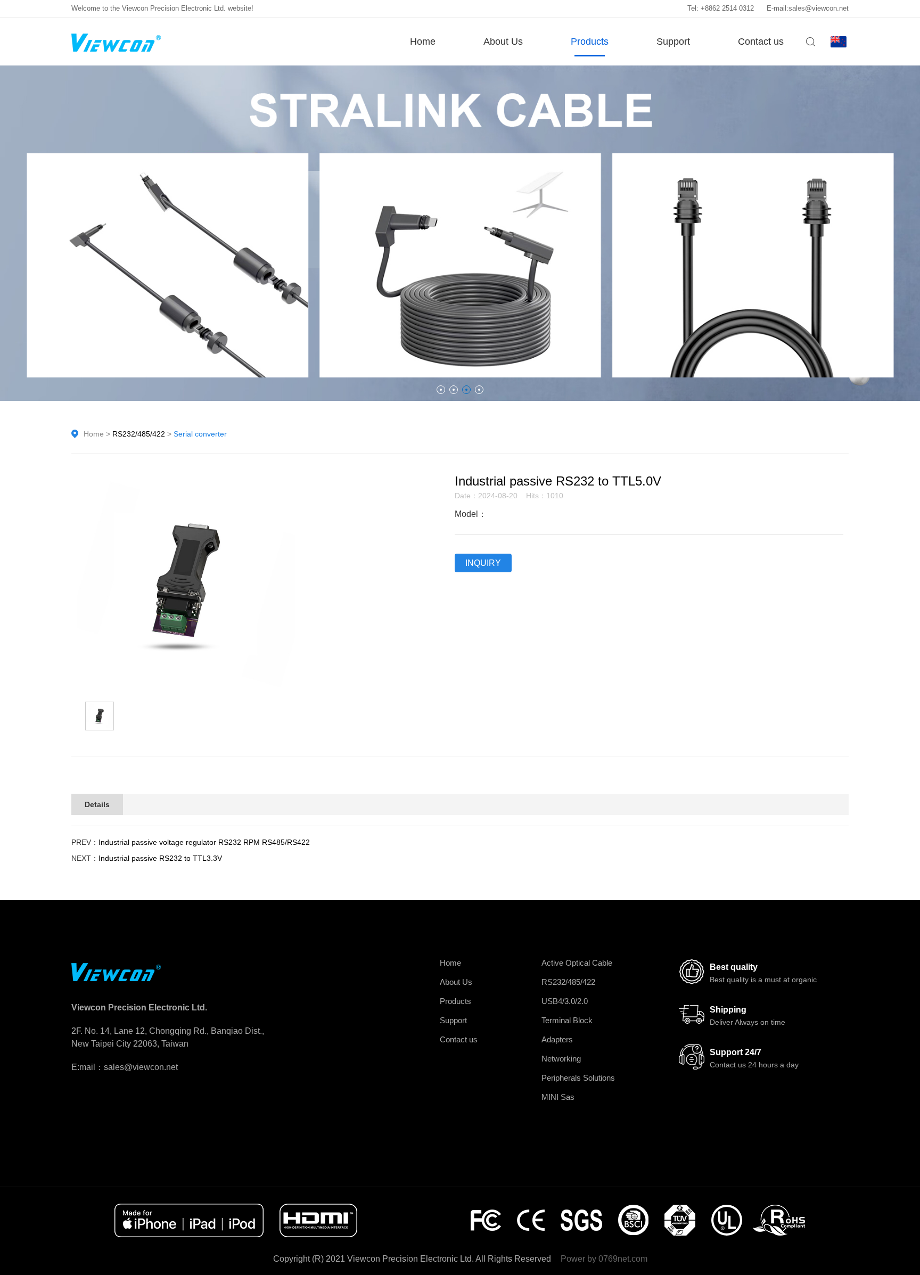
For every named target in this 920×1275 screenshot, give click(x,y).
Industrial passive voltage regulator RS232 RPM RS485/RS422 (204, 842)
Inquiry (483, 562)
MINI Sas (557, 1096)
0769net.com (622, 1258)
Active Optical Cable (576, 962)
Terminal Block (567, 1020)
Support (673, 41)
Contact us (761, 41)
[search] (810, 46)
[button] (441, 389)
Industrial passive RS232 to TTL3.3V (160, 858)
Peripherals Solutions (578, 1077)
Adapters (557, 1039)
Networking (561, 1058)
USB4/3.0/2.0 (564, 1001)
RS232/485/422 (138, 434)
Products (590, 41)
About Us (503, 41)
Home (423, 41)
